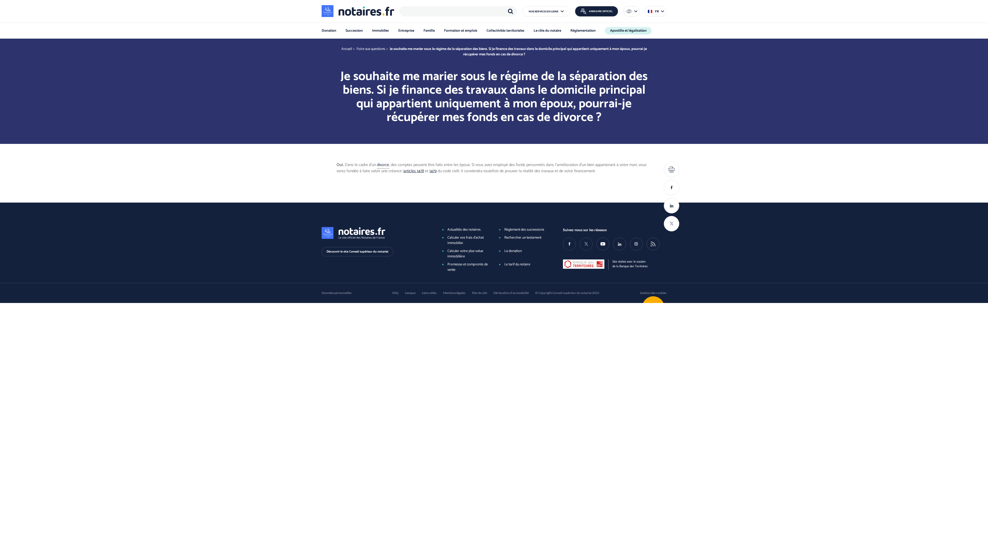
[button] (546, 11)
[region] (458, 11)
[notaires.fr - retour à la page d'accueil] (358, 11)
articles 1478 (414, 171)
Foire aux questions (371, 49)
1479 (433, 171)
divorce (383, 164)
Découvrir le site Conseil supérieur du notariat (358, 251)
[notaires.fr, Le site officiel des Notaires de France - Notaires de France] (373, 233)
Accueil (346, 49)
